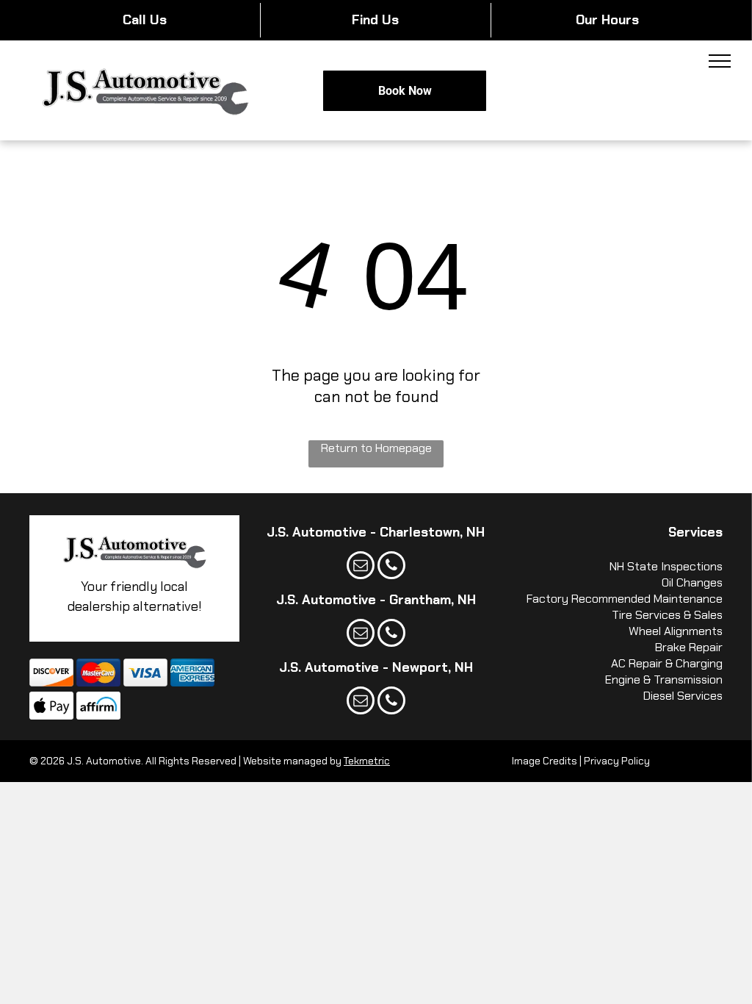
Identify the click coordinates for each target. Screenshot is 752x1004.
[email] (361, 567)
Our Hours (607, 20)
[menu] (720, 61)
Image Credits (544, 760)
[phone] (391, 567)
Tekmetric (367, 760)
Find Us (375, 20)
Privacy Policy (617, 760)
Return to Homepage (376, 448)
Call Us (145, 20)
